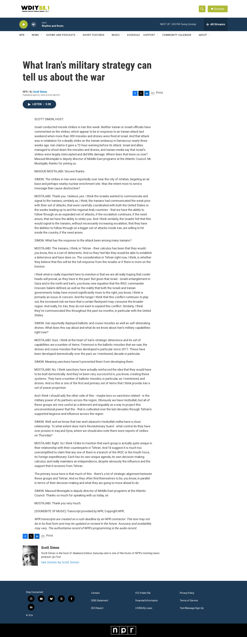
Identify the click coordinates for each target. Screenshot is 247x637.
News (35, 35)
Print (159, 92)
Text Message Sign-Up (192, 608)
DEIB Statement (99, 600)
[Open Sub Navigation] (27, 35)
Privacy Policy (187, 593)
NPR (22, 35)
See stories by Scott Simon (60, 562)
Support (149, 35)
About (203, 35)
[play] (23, 24)
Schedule (133, 35)
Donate (219, 9)
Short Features (94, 35)
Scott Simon (40, 91)
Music (116, 35)
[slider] (38, 24)
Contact (95, 593)
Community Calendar (176, 35)
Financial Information (146, 600)
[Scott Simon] (30, 556)
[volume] (33, 24)
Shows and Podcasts (60, 35)
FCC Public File (143, 593)
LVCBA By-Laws (143, 608)
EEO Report (97, 608)
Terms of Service (189, 600)
